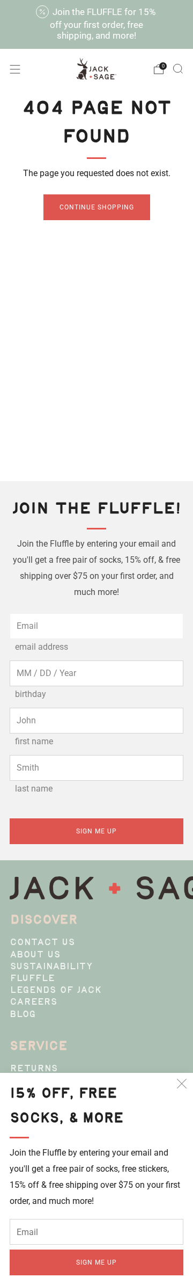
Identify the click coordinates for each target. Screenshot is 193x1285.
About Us (35, 955)
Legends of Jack (56, 990)
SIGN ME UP (96, 1262)
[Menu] (15, 69)
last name (34, 788)
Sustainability (51, 967)
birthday (30, 694)
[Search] (178, 68)
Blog (23, 1015)
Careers (33, 1002)
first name (34, 741)
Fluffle (32, 979)
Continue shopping (97, 207)
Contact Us (42, 943)
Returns (34, 1069)
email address (41, 647)
